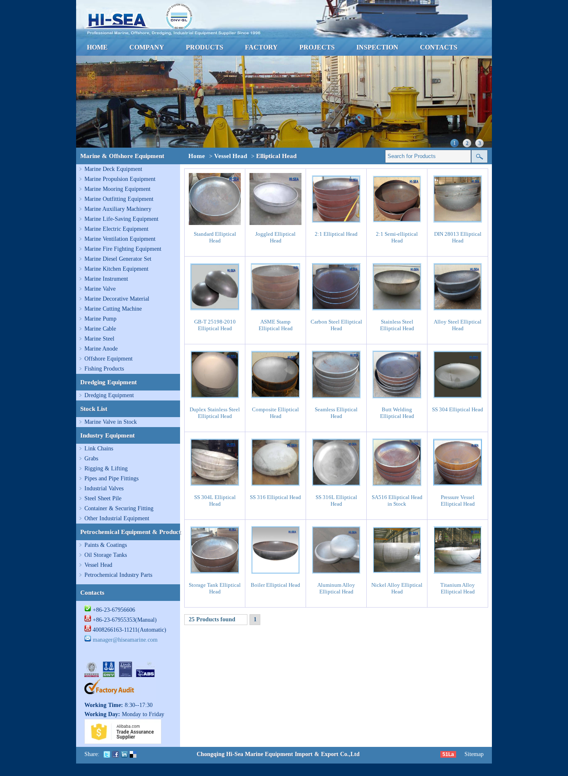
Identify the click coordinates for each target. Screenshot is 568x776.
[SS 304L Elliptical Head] (215, 486)
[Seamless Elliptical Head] (336, 398)
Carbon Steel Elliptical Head (336, 325)
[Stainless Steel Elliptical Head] (397, 311)
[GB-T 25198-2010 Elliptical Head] (215, 311)
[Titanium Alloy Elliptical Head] (458, 574)
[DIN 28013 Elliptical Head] (458, 223)
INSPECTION (377, 47)
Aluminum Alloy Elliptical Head (336, 588)
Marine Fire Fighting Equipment (122, 249)
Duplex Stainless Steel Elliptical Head (215, 412)
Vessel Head (98, 565)
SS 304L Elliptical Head (215, 500)
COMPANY (146, 47)
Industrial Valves (103, 488)
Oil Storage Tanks (105, 555)
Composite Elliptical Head (275, 412)
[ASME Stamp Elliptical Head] (275, 311)
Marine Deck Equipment (113, 169)
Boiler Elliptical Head (275, 585)
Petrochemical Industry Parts (118, 575)
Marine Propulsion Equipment (120, 179)
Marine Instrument (106, 279)
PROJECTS (317, 47)
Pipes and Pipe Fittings (111, 478)
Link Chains (98, 448)
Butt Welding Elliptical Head (397, 412)
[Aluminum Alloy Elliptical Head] (336, 574)
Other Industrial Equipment (116, 518)
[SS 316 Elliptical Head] (275, 486)
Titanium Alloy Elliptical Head (457, 588)
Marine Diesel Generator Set (117, 259)
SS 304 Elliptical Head (457, 409)
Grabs (91, 458)
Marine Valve (100, 289)
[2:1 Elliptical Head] (336, 223)
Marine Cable (100, 329)
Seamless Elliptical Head (336, 412)
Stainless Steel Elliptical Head (397, 325)
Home (196, 156)
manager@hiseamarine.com (125, 640)
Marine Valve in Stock (110, 422)
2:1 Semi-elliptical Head (397, 237)
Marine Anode (101, 349)
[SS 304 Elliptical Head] (458, 398)
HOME (97, 47)
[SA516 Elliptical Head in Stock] (397, 486)
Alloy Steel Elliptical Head (458, 325)
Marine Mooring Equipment (117, 189)
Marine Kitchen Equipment (116, 269)
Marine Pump (100, 319)
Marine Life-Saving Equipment (121, 219)
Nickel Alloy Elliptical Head (396, 588)
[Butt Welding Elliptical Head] (397, 398)
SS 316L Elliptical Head (336, 500)
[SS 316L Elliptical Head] (336, 486)
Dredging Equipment (109, 395)
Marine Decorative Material (116, 299)
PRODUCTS (204, 47)
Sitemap (474, 754)
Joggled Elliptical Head (275, 237)
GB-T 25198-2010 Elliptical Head (215, 325)
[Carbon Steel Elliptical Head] (336, 311)
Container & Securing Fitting (118, 508)
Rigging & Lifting (106, 468)
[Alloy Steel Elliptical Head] (458, 311)
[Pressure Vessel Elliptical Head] (458, 486)
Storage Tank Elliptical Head (215, 588)
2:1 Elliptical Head (336, 234)
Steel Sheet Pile (102, 498)
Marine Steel (99, 339)
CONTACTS (438, 47)
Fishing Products (104, 369)
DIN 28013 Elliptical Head (458, 237)
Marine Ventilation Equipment (120, 239)
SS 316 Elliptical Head (275, 497)
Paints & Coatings (105, 545)
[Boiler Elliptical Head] (275, 574)
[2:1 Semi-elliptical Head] (397, 223)
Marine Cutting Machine (113, 309)
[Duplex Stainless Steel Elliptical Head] (215, 398)
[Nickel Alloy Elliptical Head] (397, 574)
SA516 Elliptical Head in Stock (397, 500)
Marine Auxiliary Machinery (117, 209)
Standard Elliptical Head (215, 237)
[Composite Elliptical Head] (275, 398)
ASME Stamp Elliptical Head (276, 325)
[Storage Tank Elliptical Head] (215, 574)
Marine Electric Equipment (116, 229)
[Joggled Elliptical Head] (275, 223)
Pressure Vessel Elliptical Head (458, 500)
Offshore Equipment (108, 359)
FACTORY (261, 47)
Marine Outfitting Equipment (118, 199)
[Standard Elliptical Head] (215, 223)
